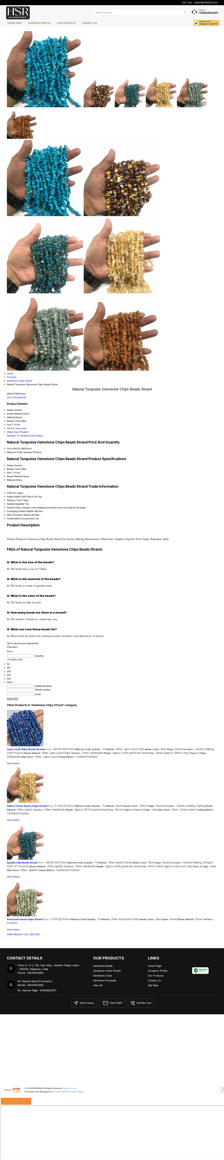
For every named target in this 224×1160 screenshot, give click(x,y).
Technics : (87, 753)
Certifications (14, 518)
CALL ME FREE (31, 934)
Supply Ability (14, 496)
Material (11, 480)
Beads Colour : (155, 749)
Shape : (175, 749)
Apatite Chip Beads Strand (22, 862)
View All (97, 985)
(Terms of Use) (69, 1088)
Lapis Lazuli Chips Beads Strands (26, 749)
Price (9, 448)
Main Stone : (39, 756)
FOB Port (11, 492)
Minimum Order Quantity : (90, 749)
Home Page (15, 23)
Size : (169, 753)
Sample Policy (14, 507)
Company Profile (39, 23)
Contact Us (89, 23)
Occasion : (184, 805)
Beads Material (15, 476)
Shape (10, 465)
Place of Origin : (146, 809)
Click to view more (16, 428)
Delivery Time (14, 500)
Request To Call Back (18, 435)
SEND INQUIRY (15, 934)
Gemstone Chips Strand (107, 970)
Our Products (66, 23)
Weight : (126, 753)
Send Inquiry (36, 435)
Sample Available (15, 503)
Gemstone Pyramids (104, 980)
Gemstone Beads (103, 965)
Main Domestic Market (19, 514)
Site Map (153, 985)
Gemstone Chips (102, 975)
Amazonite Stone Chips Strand (25, 919)
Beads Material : (47, 753)
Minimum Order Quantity (19, 452)
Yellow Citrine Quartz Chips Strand (27, 805)
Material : (125, 749)
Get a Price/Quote (16, 397)
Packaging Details (16, 511)
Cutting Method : (77, 756)
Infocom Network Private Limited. (68, 1091)
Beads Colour (14, 469)
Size (9, 472)
